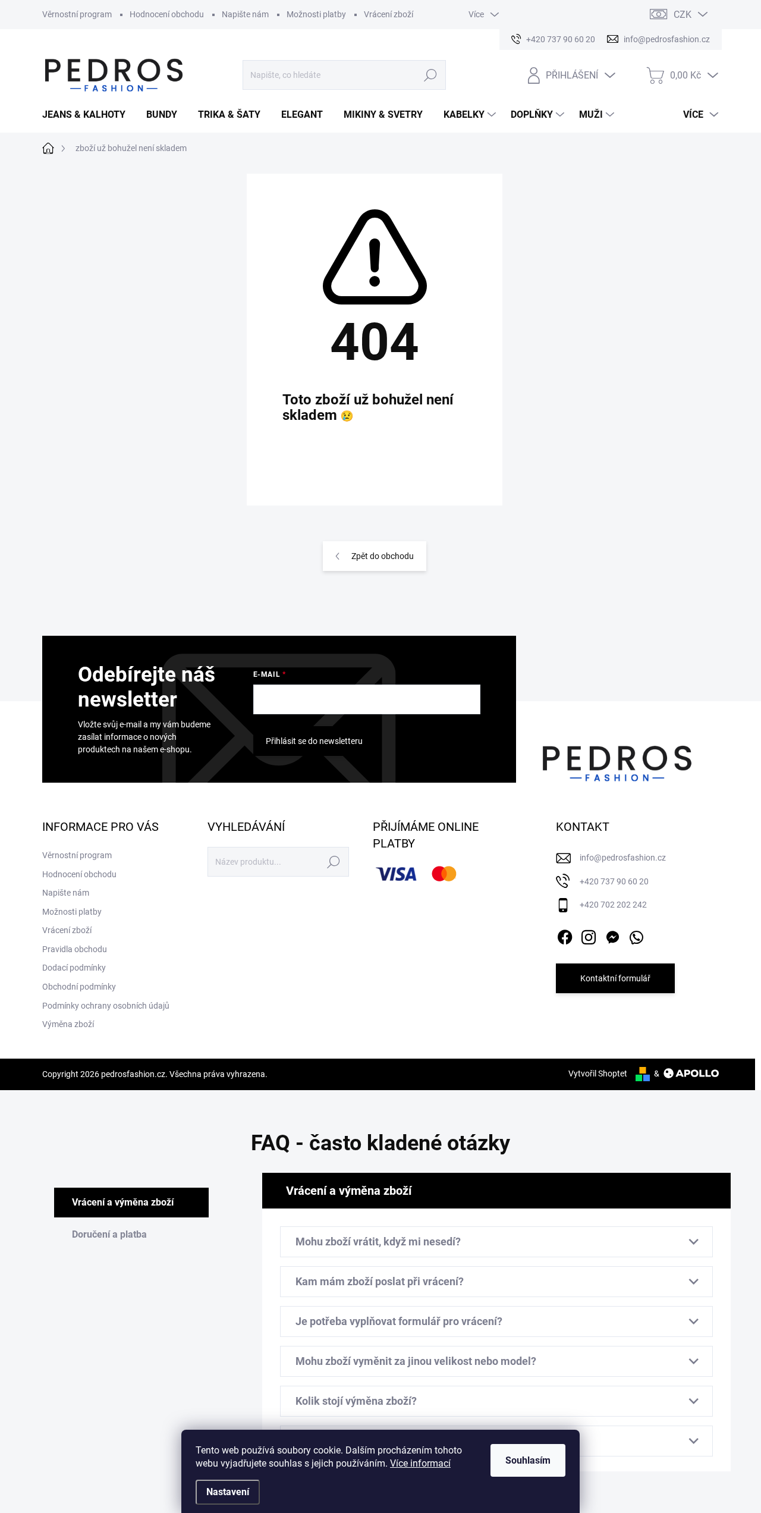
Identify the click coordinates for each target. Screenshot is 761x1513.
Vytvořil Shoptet (597, 1073)
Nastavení (227, 1492)
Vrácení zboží (388, 14)
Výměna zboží (68, 1024)
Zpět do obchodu (382, 556)
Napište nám (245, 14)
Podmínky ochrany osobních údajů (105, 1005)
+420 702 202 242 (613, 904)
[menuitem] (88, 115)
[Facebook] (565, 935)
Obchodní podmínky (79, 986)
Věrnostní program (77, 14)
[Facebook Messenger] (612, 935)
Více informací (420, 1463)
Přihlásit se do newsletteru (314, 741)
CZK (682, 14)
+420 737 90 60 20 (614, 881)
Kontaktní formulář (615, 978)
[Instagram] (589, 935)
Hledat (431, 75)
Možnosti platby (316, 14)
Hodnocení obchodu (167, 14)
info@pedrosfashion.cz (623, 857)
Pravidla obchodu (74, 949)
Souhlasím (528, 1460)
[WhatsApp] (636, 935)
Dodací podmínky (74, 967)
